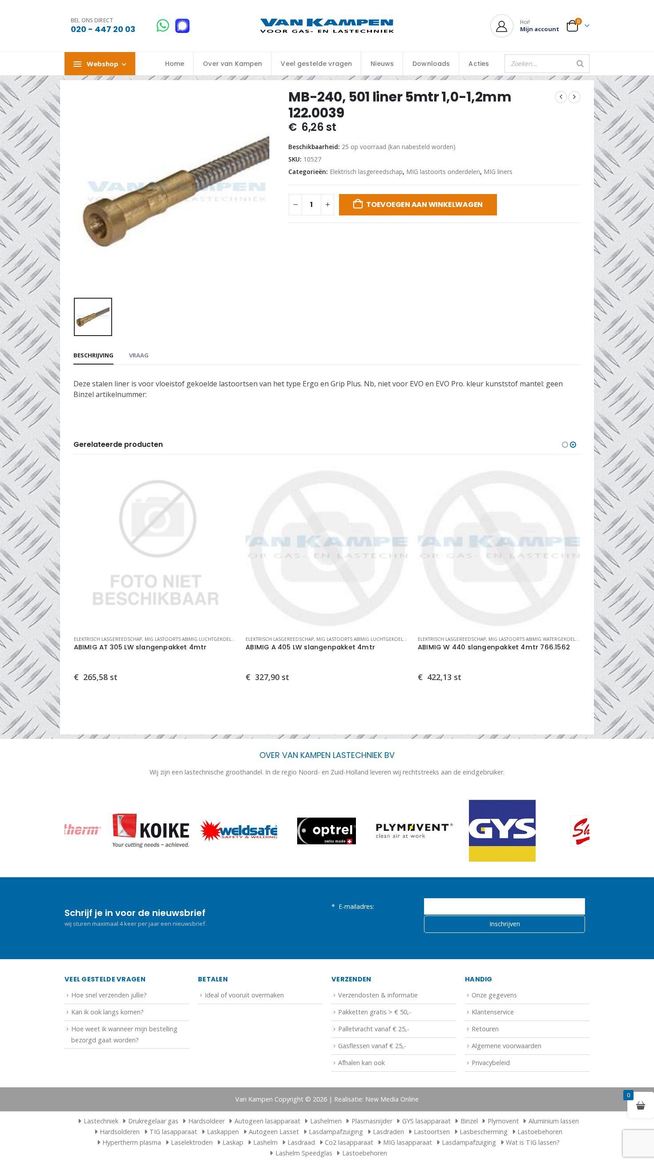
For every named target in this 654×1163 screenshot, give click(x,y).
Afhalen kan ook (361, 1062)
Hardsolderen (120, 1131)
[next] (574, 97)
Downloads (431, 63)
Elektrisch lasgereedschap (366, 171)
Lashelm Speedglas (303, 1153)
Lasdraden (388, 1131)
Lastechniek (101, 1121)
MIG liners (498, 171)
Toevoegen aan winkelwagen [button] (222, 480)
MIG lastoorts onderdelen (443, 171)
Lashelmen (326, 1121)
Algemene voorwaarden (506, 1045)
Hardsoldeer (206, 1121)
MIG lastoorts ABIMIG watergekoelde (362, 639)
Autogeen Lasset (274, 1131)
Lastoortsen (432, 1131)
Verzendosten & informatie (378, 995)
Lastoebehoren (539, 1131)
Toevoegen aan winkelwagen (424, 204)
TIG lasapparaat (173, 1131)
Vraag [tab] (139, 355)
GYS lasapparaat (426, 1121)
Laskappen (223, 1131)
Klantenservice (493, 1012)
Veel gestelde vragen (316, 63)
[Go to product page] (155, 546)
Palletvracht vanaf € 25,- (373, 1029)
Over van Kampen (232, 63)
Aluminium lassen (554, 1121)
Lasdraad (301, 1142)
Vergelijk (222, 500)
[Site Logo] (327, 26)
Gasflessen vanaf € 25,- (372, 1045)
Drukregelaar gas (153, 1121)
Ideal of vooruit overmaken (244, 995)
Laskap (232, 1142)
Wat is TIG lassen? (533, 1142)
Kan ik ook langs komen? (107, 1012)
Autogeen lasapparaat (267, 1121)
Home (175, 63)
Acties (478, 63)
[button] (565, 444)
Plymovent (503, 1121)
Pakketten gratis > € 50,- (374, 1012)
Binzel (469, 1121)
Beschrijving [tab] (93, 355)
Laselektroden (192, 1142)
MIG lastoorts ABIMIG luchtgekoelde (190, 639)
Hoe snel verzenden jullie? (109, 995)
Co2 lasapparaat (349, 1142)
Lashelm (265, 1142)
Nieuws (382, 63)
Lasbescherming (484, 1131)
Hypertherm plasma (131, 1142)
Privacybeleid (491, 1062)
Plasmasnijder (371, 1121)
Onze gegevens (494, 995)
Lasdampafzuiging (336, 1131)
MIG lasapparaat (407, 1142)
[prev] (561, 97)
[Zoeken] (580, 64)
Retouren (485, 1029)
